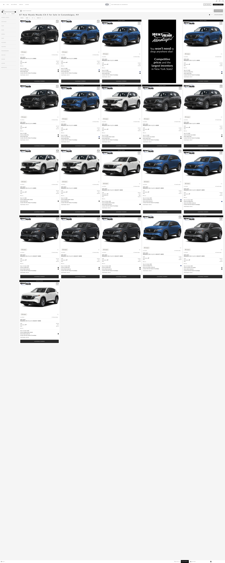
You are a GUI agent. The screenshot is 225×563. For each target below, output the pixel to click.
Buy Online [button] (207, 4)
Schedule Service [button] (218, 4)
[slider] (2, 12)
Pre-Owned (14, 4)
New (8, 4)
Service (21, 4)
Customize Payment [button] (39, 81)
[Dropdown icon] (216, 1)
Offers (27, 4)
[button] (223, 1)
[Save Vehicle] (58, 52)
